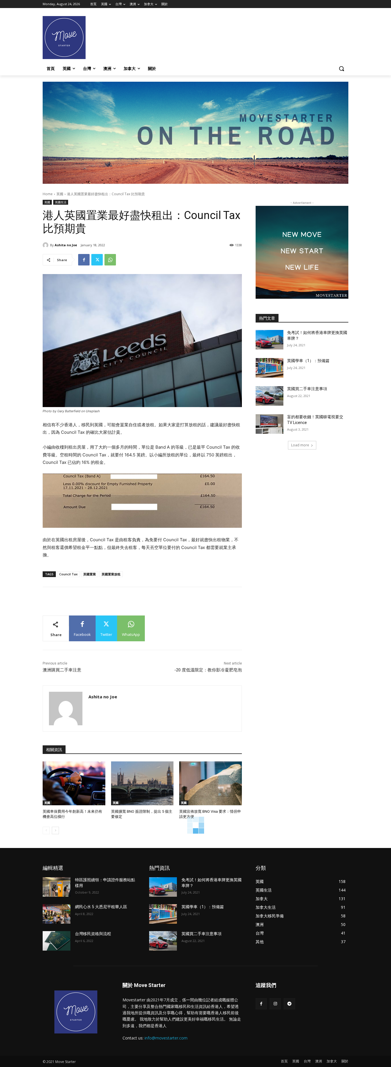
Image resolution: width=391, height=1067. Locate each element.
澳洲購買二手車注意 (62, 670)
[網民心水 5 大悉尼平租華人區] (56, 914)
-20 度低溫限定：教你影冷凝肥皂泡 (208, 670)
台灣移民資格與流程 (93, 933)
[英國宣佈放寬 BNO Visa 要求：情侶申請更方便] (210, 783)
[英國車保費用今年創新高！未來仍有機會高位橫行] (74, 783)
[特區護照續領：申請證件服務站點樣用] (56, 887)
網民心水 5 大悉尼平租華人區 (101, 906)
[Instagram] (275, 1003)
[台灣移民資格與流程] (56, 941)
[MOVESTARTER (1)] (195, 182)
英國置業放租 (111, 574)
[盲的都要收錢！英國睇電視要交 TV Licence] (269, 424)
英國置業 (89, 574)
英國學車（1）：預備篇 (308, 360)
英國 (59, 193)
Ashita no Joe (66, 245)
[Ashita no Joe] (46, 245)
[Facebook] (84, 259)
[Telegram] (289, 1003)
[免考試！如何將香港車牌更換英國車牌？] (269, 339)
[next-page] (55, 830)
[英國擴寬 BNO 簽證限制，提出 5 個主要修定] (142, 783)
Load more (300, 445)
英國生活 (60, 202)
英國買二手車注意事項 (307, 388)
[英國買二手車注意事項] (269, 396)
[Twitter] (97, 259)
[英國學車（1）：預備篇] (269, 368)
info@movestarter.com (166, 1038)
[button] (341, 68)
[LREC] (302, 297)
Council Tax (68, 574)
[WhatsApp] (110, 259)
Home (48, 193)
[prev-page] (46, 830)
